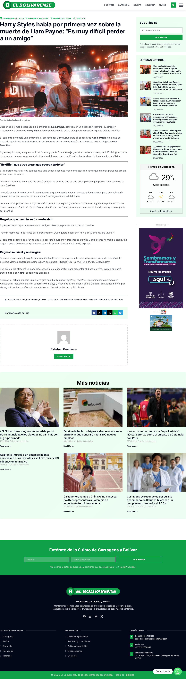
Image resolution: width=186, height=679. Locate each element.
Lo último (109, 5)
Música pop (104, 300)
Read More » (5, 446)
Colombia (150, 5)
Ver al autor (63, 356)
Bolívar (137, 5)
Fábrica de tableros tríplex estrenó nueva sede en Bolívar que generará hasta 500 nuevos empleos (93, 435)
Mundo (162, 5)
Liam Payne (93, 300)
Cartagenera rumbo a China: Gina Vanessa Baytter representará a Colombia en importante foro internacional (90, 500)
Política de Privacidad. (162, 47)
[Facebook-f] (95, 616)
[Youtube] (84, 616)
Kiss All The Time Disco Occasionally (70, 300)
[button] (173, 5)
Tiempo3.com (166, 211)
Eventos (23, 18)
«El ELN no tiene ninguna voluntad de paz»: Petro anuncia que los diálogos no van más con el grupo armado (29, 435)
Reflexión (43, 18)
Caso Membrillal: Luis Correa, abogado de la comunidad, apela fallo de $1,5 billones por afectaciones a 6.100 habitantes (167, 86)
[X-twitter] (101, 616)
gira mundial (32, 300)
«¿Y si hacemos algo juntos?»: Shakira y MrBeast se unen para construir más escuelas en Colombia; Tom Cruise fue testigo (167, 152)
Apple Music (13, 300)
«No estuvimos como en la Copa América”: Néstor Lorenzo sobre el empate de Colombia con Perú (155, 435)
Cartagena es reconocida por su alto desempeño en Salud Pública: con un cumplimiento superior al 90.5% (150, 500)
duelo (22, 300)
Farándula (33, 18)
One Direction (116, 300)
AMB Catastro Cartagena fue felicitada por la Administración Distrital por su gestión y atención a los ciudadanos (167, 102)
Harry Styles (45, 300)
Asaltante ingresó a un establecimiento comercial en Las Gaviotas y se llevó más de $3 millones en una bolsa (29, 458)
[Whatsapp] (178, 671)
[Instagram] (90, 616)
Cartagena (123, 5)
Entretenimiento (10, 18)
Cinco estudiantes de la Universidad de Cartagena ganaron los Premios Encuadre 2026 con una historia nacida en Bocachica (167, 71)
